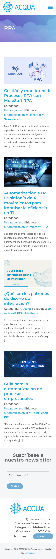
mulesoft (32, 115)
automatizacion (14, 115)
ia (27, 227)
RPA (42, 115)
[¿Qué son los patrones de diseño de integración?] (28, 273)
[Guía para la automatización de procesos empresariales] (28, 364)
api (49, 308)
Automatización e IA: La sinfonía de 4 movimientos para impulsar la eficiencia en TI (23, 171)
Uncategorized (13, 110)
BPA (29, 413)
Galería (32, 70)
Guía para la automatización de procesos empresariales (23, 364)
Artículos (26, 308)
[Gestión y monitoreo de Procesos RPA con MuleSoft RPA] (28, 70)
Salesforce (11, 119)
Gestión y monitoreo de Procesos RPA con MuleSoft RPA (23, 70)
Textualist (31, 553)
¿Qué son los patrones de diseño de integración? (23, 273)
